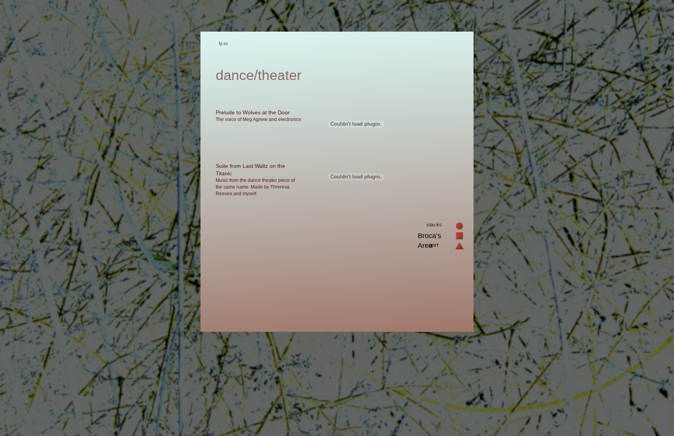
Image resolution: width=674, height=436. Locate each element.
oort (433, 245)
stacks (434, 225)
